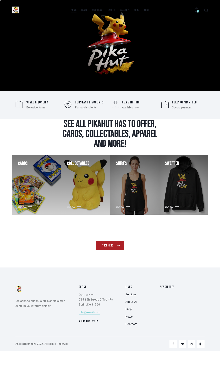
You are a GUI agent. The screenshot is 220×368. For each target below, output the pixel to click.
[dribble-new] (191, 344)
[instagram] (201, 344)
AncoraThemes (24, 343)
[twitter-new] (182, 344)
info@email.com (89, 312)
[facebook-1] (173, 344)
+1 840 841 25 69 (89, 321)
